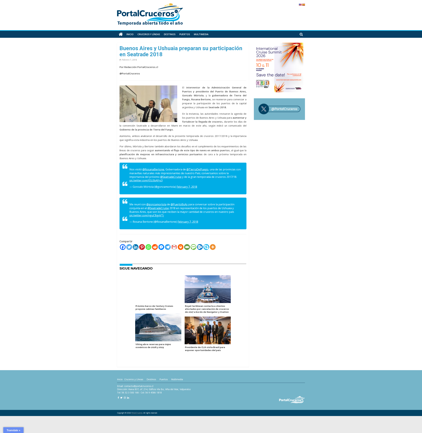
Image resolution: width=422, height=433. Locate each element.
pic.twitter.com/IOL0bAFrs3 (146, 180)
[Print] (180, 247)
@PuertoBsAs (179, 204)
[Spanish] (303, 4)
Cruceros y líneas (148, 34)
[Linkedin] (135, 247)
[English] (300, 4)
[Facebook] (123, 247)
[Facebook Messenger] (161, 247)
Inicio (130, 34)
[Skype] (206, 247)
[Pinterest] (142, 247)
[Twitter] (129, 247)
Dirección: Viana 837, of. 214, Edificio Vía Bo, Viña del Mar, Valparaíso (154, 389)
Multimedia (201, 34)
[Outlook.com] (200, 247)
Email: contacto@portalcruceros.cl (135, 386)
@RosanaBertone (153, 169)
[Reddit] (155, 247)
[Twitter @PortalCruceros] (121, 397)
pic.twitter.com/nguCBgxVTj (146, 215)
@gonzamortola (156, 204)
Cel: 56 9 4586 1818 (151, 392)
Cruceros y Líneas (133, 379)
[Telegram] (168, 247)
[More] (213, 247)
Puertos (184, 34)
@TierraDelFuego (197, 169)
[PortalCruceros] (120, 34)
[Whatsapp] (148, 247)
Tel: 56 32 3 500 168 (128, 392)
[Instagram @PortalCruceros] (124, 397)
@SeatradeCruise (170, 177)
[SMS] (193, 247)
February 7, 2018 (187, 187)
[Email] (187, 247)
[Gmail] (174, 247)
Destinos (169, 34)
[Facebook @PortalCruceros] (118, 397)
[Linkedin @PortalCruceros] (128, 397)
